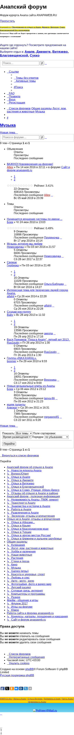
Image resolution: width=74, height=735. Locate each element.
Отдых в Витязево (35, 699)
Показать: (8, 433)
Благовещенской (14, 55)
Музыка (8, 125)
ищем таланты (16, 404)
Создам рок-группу (19, 311)
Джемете (43, 51)
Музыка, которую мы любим (24, 243)
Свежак (12, 262)
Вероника (50, 379)
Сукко (35, 55)
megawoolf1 (51, 416)
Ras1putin (13, 342)
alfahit (10, 296)
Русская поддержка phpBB (17, 675)
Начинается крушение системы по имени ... (34, 219)
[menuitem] (26, 77)
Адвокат (12, 407)
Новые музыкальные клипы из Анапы (31, 386)
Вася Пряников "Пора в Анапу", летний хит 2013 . (38, 339)
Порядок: (38, 437)
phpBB (29, 669)
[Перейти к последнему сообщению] (52, 195)
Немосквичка (15, 246)
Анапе (30, 51)
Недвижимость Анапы (37, 702)
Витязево (60, 51)
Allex (10, 167)
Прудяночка (51, 237)
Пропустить (7, 21)
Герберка (13, 265)
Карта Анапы (67, 699)
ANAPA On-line (6, 699)
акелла (48, 333)
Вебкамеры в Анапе (52, 699)
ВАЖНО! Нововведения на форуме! (30, 164)
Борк (10, 222)
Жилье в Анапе (19, 699)
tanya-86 (49, 398)
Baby (10, 314)
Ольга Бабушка (54, 283)
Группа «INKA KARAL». (22, 358)
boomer (11, 361)
